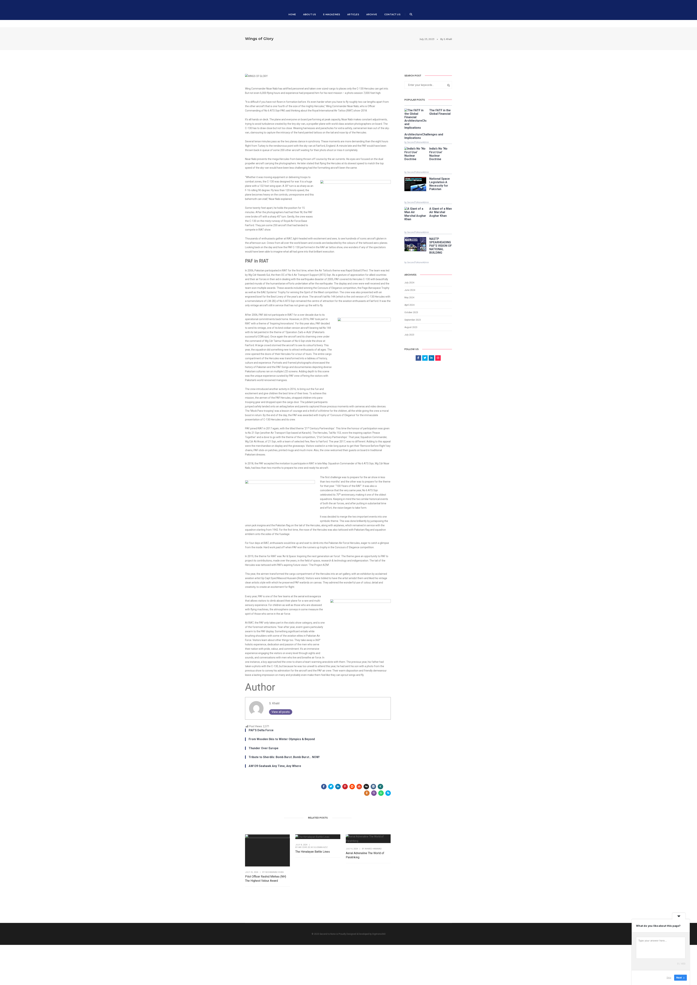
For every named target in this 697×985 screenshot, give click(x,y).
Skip (669, 977)
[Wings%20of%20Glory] (324, 786)
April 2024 (409, 305)
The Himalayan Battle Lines (312, 851)
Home (292, 14)
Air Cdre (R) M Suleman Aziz (313, 847)
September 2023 (412, 320)
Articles (353, 14)
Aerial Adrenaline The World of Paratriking (365, 855)
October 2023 (411, 312)
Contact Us (392, 14)
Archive (371, 14)
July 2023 (409, 334)
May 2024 (409, 297)
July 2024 (409, 282)
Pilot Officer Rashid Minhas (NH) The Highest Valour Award (265, 878)
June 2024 (409, 290)
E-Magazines (331, 14)
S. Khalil (448, 39)
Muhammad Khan (274, 872)
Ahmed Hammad (373, 849)
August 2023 (410, 327)
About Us (309, 14)
